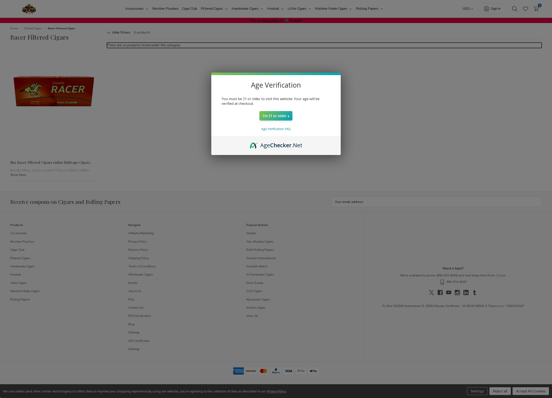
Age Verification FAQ (276, 129)
